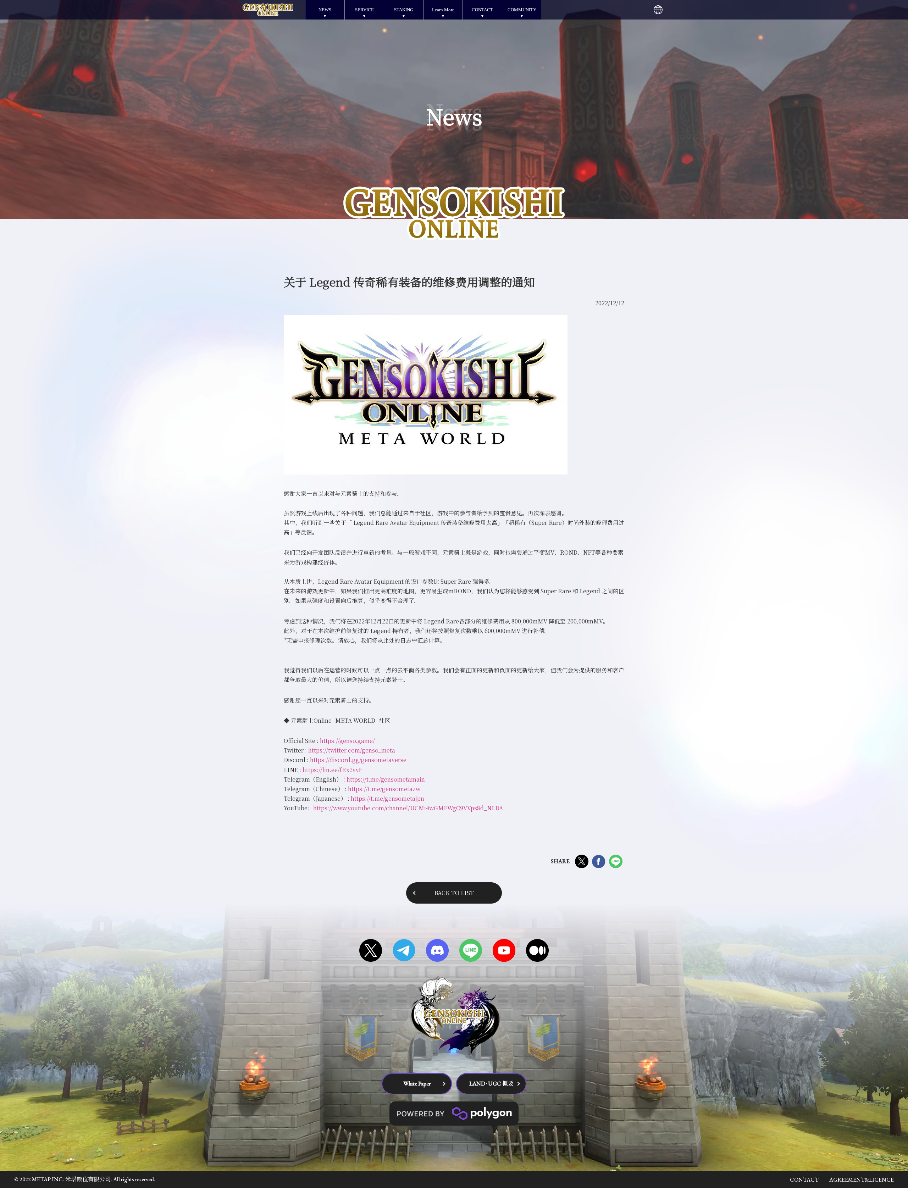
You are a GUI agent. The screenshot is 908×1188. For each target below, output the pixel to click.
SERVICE (364, 9)
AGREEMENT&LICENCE (861, 1179)
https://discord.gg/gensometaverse (358, 760)
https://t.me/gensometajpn (387, 798)
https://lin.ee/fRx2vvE (332, 770)
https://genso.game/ (347, 741)
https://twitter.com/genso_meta (351, 750)
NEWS (325, 9)
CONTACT (482, 9)
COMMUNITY (522, 9)
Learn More (443, 9)
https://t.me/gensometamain (386, 779)
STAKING (403, 9)
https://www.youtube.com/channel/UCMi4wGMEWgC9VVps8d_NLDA (408, 808)
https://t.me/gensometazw (384, 789)
